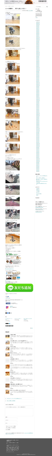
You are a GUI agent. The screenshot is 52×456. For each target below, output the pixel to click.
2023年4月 (37, 47)
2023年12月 (38, 37)
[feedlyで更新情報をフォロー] (44, 1)
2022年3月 (37, 63)
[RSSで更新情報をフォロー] (45, 1)
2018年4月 (37, 123)
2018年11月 (38, 114)
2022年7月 (37, 58)
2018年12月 (38, 113)
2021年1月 (37, 81)
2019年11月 (38, 99)
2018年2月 (37, 125)
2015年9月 (37, 162)
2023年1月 (37, 51)
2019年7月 (37, 104)
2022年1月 (37, 66)
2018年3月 (37, 124)
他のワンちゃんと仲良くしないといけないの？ (18, 390)
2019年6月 (37, 105)
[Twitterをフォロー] (39, 1)
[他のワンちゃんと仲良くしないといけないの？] (7, 393)
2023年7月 (37, 43)
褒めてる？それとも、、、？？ (15, 352)
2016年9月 (37, 147)
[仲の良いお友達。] (7, 350)
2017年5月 (37, 137)
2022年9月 (37, 56)
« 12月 (36, 17)
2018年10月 (38, 115)
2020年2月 (37, 95)
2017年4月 (37, 138)
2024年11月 (38, 23)
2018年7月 (37, 119)
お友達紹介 (37, 188)
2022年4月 (37, 62)
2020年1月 (37, 96)
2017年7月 (37, 134)
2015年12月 (38, 158)
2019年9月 (37, 101)
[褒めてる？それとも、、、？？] (7, 356)
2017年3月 (37, 139)
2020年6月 (37, 90)
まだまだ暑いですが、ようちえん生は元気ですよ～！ (19, 340)
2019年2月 (37, 110)
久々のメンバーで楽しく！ (18, 318)
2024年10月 (38, 24)
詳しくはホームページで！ (10, 451)
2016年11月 (38, 144)
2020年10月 (38, 85)
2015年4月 (37, 168)
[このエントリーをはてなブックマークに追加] (9, 323)
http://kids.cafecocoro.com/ (39, 209)
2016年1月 (37, 157)
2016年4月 (37, 153)
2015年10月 (38, 161)
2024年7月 (37, 28)
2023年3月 (37, 48)
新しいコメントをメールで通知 (11, 426)
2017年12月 (38, 128)
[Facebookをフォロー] (41, 1)
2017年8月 (37, 133)
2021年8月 (37, 72)
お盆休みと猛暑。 (13, 334)
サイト (6, 423)
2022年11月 (38, 53)
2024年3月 (37, 33)
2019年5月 (37, 106)
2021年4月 (37, 77)
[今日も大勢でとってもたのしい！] (7, 381)
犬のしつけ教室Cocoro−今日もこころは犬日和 (18, 1)
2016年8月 (37, 148)
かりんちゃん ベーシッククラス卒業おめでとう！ (14, 398)
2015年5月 (37, 167)
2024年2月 (37, 34)
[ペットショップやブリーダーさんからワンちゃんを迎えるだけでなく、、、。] (7, 368)
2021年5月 (37, 76)
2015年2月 (37, 171)
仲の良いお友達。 (13, 346)
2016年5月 (37, 152)
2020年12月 (38, 82)
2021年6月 (37, 75)
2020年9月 (37, 86)
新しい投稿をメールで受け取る (11, 427)
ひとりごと (37, 192)
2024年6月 (37, 29)
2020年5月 (37, 91)
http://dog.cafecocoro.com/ (39, 207)
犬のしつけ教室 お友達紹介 (11, 400)
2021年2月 (37, 80)
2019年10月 (38, 100)
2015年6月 (37, 166)
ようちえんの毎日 (30, 10)
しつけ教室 (37, 191)
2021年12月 (38, 67)
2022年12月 (38, 52)
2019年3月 (37, 109)
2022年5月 (37, 61)
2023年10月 (38, 39)
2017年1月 (37, 142)
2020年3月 (37, 94)
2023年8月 (37, 42)
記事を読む (11, 357)
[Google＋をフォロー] (42, 1)
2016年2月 (37, 156)
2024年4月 (37, 32)
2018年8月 (37, 118)
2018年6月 (37, 120)
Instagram (11, 306)
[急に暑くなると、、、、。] (7, 375)
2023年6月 (37, 44)
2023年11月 (38, 38)
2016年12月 (38, 143)
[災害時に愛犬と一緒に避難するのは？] (7, 387)
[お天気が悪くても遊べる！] (7, 362)
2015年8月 (37, 163)
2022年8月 (37, 57)
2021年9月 (37, 71)
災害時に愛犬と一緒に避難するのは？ (16, 384)
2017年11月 (38, 129)
